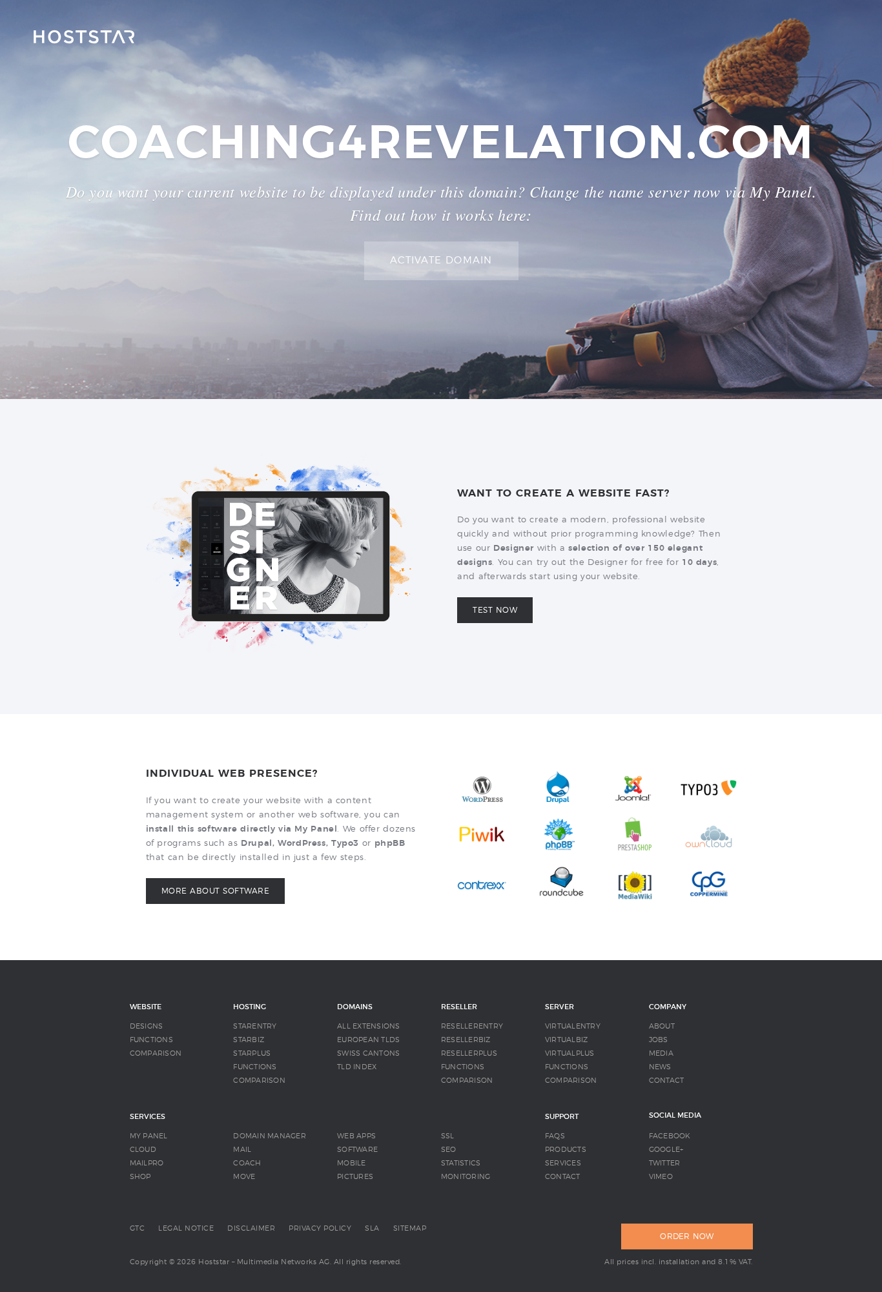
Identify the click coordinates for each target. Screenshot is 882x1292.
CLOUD (143, 1149)
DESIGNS (146, 1026)
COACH (247, 1163)
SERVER (559, 1006)
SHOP (140, 1176)
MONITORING (466, 1176)
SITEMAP (410, 1228)
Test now (495, 610)
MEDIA (661, 1053)
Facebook (670, 1136)
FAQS (555, 1136)
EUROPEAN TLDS (368, 1039)
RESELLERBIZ (466, 1039)
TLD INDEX (356, 1067)
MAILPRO (147, 1163)
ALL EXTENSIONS (368, 1026)
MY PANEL (149, 1136)
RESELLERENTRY (472, 1026)
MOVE (244, 1176)
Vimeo (661, 1176)
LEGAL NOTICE (186, 1228)
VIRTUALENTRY (572, 1026)
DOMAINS (355, 1006)
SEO (448, 1149)
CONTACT (666, 1080)
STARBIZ (248, 1039)
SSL (448, 1136)
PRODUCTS (565, 1149)
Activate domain (441, 260)
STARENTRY (254, 1026)
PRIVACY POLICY (320, 1228)
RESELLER (459, 1006)
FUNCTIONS (151, 1039)
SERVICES (147, 1116)
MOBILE (351, 1163)
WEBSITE (145, 1006)
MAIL (242, 1149)
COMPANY (667, 1006)
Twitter (665, 1163)
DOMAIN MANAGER (269, 1136)
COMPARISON (156, 1053)
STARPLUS (252, 1053)
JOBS (658, 1039)
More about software (215, 891)
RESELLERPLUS (469, 1053)
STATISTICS (461, 1163)
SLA (372, 1228)
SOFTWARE (357, 1149)
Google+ (666, 1149)
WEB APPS (356, 1136)
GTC (137, 1228)
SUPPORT (562, 1116)
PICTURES (355, 1176)
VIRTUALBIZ (566, 1039)
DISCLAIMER (251, 1228)
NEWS (660, 1067)
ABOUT (662, 1026)
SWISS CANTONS (368, 1053)
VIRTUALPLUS (570, 1053)
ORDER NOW (686, 1236)
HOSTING (249, 1006)
